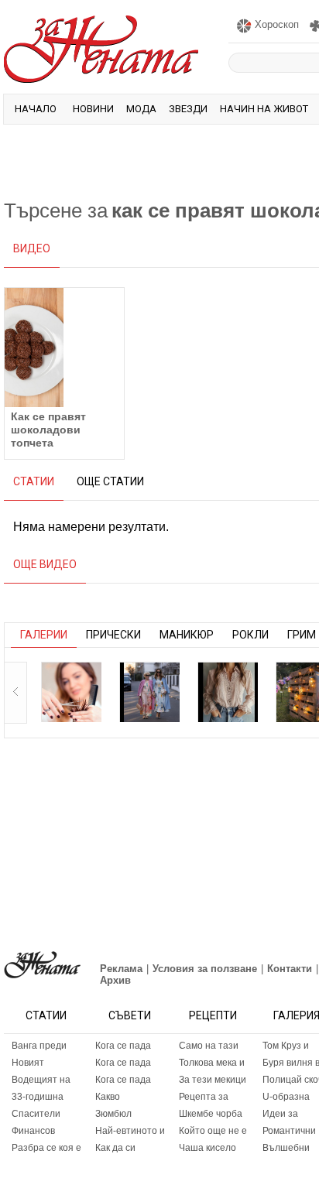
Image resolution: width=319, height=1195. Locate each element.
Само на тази (208, 1045)
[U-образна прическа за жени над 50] (71, 692)
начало (36, 109)
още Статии (110, 481)
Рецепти (213, 1015)
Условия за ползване (205, 968)
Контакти (289, 968)
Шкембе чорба (210, 1113)
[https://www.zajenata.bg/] (42, 964)
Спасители (36, 1113)
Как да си (115, 1147)
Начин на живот (264, 109)
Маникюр (187, 634)
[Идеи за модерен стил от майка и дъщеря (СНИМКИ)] (149, 692)
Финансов (33, 1130)
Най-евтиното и (130, 1130)
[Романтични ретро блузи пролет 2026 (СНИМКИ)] (227, 692)
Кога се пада (123, 1045)
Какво (107, 1096)
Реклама (121, 968)
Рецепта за (203, 1096)
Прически (113, 634)
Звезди (188, 109)
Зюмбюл (113, 1113)
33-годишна (37, 1096)
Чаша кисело (207, 1147)
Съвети (129, 1015)
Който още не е (213, 1130)
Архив (115, 980)
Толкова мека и (212, 1062)
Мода (141, 109)
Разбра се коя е (46, 1147)
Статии (46, 1015)
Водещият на (41, 1079)
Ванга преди (39, 1045)
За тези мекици (212, 1079)
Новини (93, 109)
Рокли (250, 634)
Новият (28, 1062)
